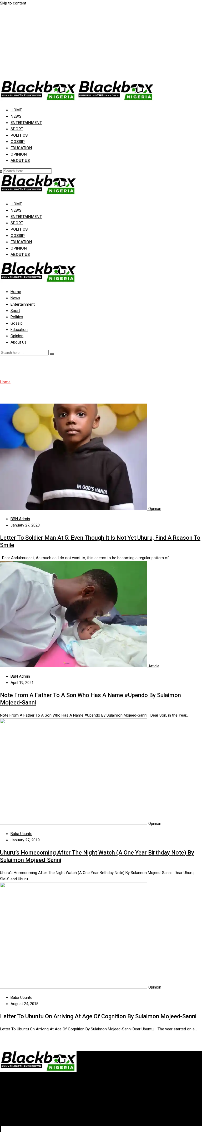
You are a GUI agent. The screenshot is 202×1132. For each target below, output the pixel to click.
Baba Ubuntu (21, 833)
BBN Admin (20, 519)
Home (16, 110)
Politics (19, 135)
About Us (20, 160)
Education (21, 148)
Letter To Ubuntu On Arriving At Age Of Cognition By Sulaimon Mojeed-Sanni (98, 1016)
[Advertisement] (101, 43)
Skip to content (13, 3)
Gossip (18, 141)
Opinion (19, 154)
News (16, 116)
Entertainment (26, 122)
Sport (17, 129)
